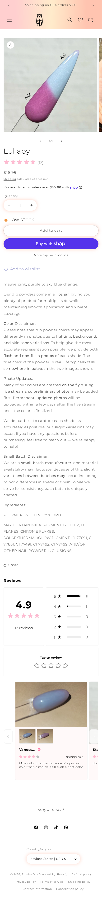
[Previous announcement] (9, 5)
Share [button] (13, 565)
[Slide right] (61, 141)
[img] (20, 162)
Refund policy (82, 874)
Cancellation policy (69, 889)
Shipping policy (79, 881)
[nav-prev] (8, 736)
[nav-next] (93, 736)
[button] (9, 20)
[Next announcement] (93, 5)
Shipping (10, 178)
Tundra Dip (29, 874)
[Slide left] (40, 141)
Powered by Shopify (52, 874)
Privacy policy (26, 881)
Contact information (37, 889)
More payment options (51, 255)
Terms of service (52, 881)
